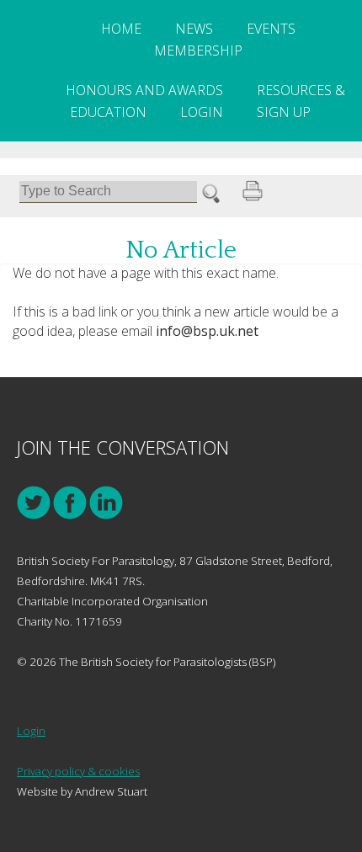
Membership (198, 50)
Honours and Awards (144, 90)
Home (121, 28)
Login (201, 112)
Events (271, 28)
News (194, 28)
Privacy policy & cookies (78, 771)
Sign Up (284, 112)
